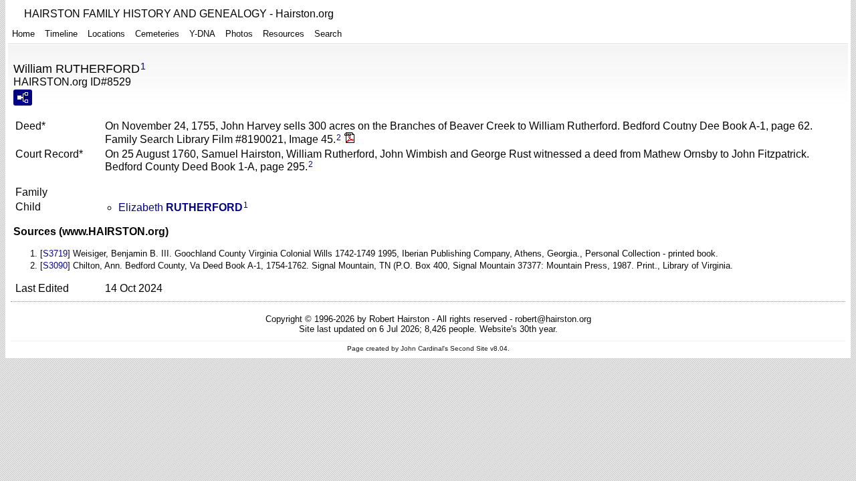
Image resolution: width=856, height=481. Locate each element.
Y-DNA (202, 34)
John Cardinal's (424, 348)
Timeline (61, 34)
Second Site (469, 348)
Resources (283, 34)
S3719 (55, 254)
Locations (106, 34)
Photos (239, 34)
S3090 (55, 266)
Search (328, 34)
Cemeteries (157, 34)
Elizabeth (180, 207)
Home (23, 34)
